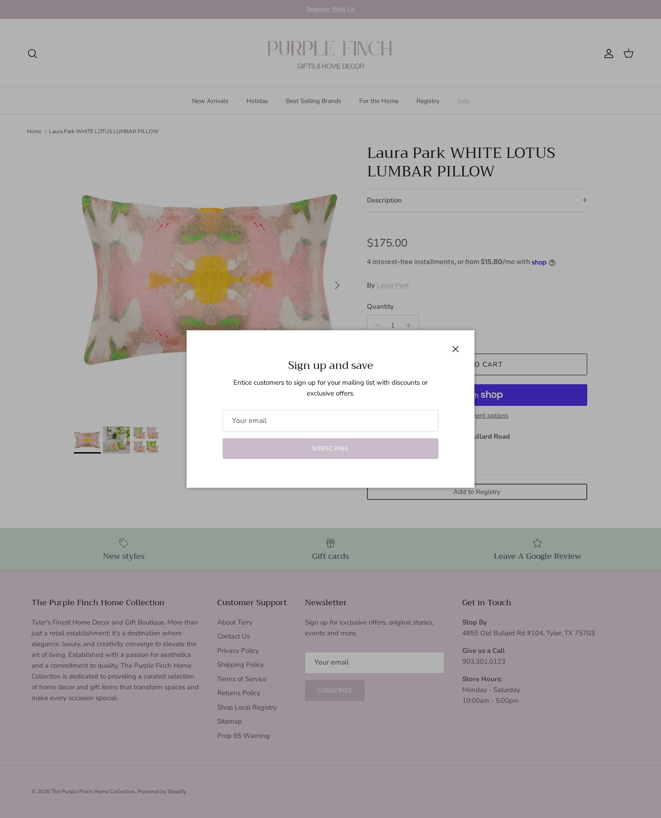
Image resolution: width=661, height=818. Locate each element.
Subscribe (330, 449)
